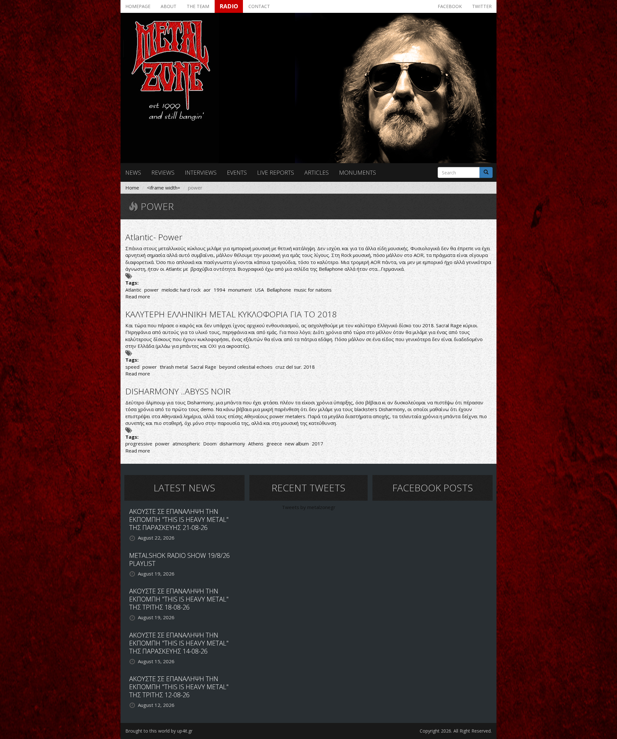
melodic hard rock (181, 289)
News (133, 172)
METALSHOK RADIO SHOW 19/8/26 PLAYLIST (179, 559)
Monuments (357, 172)
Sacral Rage (203, 367)
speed (132, 367)
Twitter (482, 6)
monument (240, 289)
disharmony (232, 443)
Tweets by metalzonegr (308, 507)
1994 (219, 289)
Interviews (201, 172)
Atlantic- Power (154, 237)
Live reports (275, 172)
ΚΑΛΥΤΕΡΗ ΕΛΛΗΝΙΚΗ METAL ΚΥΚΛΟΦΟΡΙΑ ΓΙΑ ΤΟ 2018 (231, 314)
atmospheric (186, 443)
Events (237, 172)
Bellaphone (279, 289)
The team (198, 6)
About (168, 6)
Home (132, 187)
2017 (317, 443)
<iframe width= (163, 187)
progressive (138, 443)
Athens (256, 443)
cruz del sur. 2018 (295, 367)
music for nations (313, 289)
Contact (259, 6)
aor (207, 289)
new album (297, 443)
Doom (210, 443)
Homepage (137, 6)
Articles (316, 172)
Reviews (162, 172)
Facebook (450, 6)
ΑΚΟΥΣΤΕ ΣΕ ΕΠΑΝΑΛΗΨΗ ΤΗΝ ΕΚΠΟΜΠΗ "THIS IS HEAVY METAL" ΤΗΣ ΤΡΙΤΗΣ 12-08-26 (178, 686)
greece (274, 443)
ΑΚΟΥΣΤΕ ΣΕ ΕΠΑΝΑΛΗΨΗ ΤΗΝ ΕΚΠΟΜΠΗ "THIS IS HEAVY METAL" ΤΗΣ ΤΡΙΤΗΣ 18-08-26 (178, 599)
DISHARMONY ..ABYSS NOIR (178, 391)
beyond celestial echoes (246, 367)
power (151, 289)
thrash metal (174, 367)
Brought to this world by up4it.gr (158, 731)
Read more (137, 296)
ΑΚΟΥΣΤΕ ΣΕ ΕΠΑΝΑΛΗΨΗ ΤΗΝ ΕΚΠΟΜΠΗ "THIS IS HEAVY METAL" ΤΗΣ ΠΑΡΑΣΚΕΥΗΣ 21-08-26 (178, 519)
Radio (228, 6)
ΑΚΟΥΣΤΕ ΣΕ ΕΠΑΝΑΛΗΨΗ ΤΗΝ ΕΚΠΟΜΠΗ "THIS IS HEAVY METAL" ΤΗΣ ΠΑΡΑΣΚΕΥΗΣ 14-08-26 (178, 643)
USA (259, 289)
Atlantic (133, 289)
